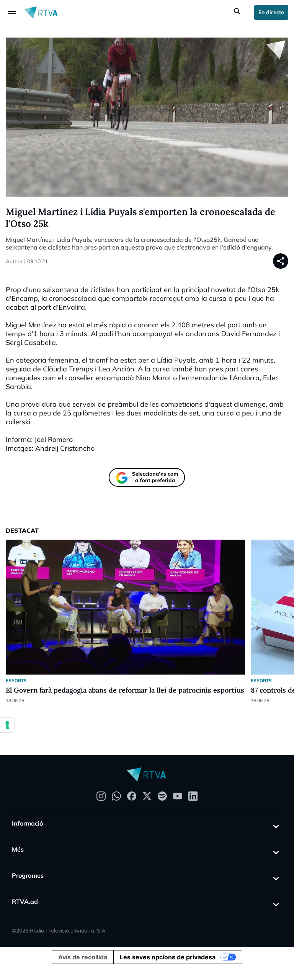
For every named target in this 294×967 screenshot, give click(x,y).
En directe (271, 12)
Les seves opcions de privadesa (168, 957)
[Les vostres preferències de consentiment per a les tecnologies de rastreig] (7, 725)
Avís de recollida (82, 957)
